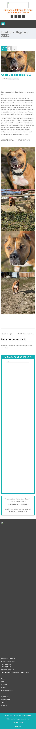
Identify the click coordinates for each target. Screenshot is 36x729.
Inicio (2, 679)
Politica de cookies (18, 722)
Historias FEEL (5, 697)
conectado (18, 345)
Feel (2, 682)
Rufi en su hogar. (7, 334)
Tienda (3, 702)
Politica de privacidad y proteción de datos (18, 719)
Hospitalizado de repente (25, 334)
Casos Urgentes (14, 79)
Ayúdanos (4, 684)
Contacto (4, 705)
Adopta (3, 687)
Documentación (5, 699)
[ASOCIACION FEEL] (18, 5)
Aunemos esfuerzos (7, 690)
